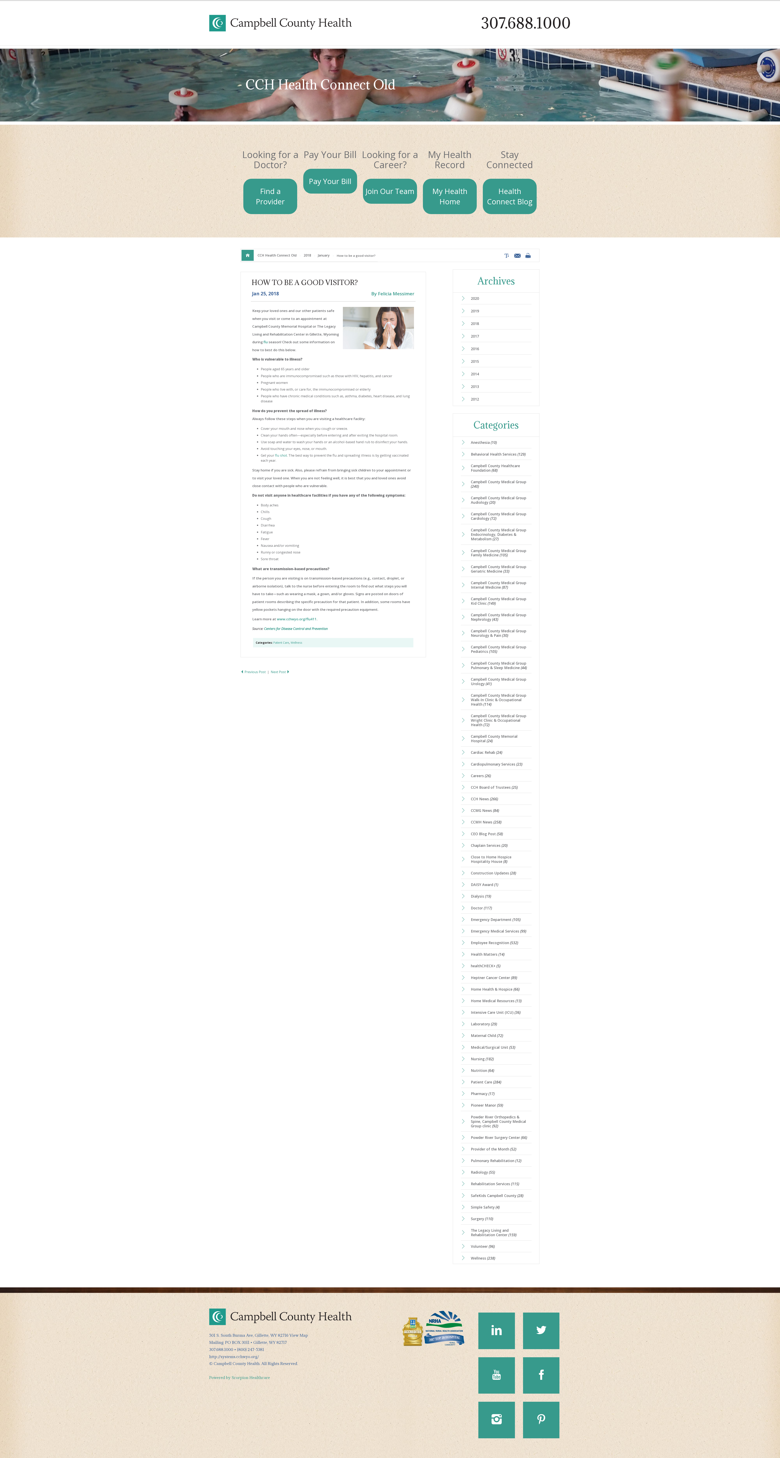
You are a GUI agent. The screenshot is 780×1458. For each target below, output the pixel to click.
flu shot (281, 455)
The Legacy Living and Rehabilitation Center (494, 1232)
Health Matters (488, 954)
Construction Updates (493, 873)
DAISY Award (484, 884)
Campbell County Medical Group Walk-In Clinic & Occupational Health (498, 700)
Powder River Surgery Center (499, 1137)
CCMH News (486, 822)
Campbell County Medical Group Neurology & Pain (498, 633)
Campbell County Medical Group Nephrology (498, 617)
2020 (475, 298)
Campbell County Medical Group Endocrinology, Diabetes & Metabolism (498, 534)
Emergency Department (496, 919)
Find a (270, 196)
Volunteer (483, 1246)
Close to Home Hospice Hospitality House (491, 859)
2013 (475, 386)
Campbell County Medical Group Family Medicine (498, 553)
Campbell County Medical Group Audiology (498, 500)
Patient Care (281, 643)
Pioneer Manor (487, 1105)
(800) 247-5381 (250, 1349)
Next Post (279, 672)
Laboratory (484, 1023)
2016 (475, 348)
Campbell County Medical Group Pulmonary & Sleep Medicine (499, 665)
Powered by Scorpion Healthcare (239, 1377)
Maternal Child (487, 1035)
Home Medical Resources (496, 1000)
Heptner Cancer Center (494, 977)
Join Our (390, 191)
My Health (449, 196)
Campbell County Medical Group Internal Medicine (498, 585)
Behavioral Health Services (498, 454)
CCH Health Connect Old (277, 255)
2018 (307, 255)
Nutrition (482, 1070)
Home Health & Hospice (495, 989)
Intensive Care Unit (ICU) (496, 1012)
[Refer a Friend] (516, 255)
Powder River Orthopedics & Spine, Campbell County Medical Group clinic (498, 1121)
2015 (475, 361)
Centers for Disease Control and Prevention (296, 628)
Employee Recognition (494, 942)
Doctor (481, 908)
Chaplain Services (489, 845)
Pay (330, 181)
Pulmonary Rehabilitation (496, 1160)
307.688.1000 (526, 22)
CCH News (484, 798)
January (324, 255)
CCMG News (485, 810)
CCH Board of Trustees (494, 787)
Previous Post (255, 672)
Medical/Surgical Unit (493, 1047)
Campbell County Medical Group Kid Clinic (498, 601)
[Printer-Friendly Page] (528, 255)
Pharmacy (483, 1093)
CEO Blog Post (487, 833)
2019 (475, 311)
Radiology (483, 1172)
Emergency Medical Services (498, 931)
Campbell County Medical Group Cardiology (498, 516)
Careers (481, 775)
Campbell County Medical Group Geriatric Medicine (498, 569)
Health (509, 196)
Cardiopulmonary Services (496, 764)
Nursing (482, 1058)
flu (265, 342)
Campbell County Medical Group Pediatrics (498, 649)
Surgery (482, 1218)
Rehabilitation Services (495, 1183)
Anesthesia (484, 442)
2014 (475, 374)
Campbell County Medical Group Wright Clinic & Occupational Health (498, 720)
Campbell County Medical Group (498, 484)
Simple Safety (485, 1207)
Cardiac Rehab (486, 752)
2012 (475, 399)
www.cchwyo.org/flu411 (297, 619)
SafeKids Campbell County (497, 1195)
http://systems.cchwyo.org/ (234, 1356)
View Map (298, 1335)
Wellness (296, 643)
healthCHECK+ (485, 965)
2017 (475, 336)
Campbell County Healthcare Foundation (495, 468)
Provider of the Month (493, 1149)
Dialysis (481, 896)
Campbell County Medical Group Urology (498, 681)
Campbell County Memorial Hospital (494, 738)
